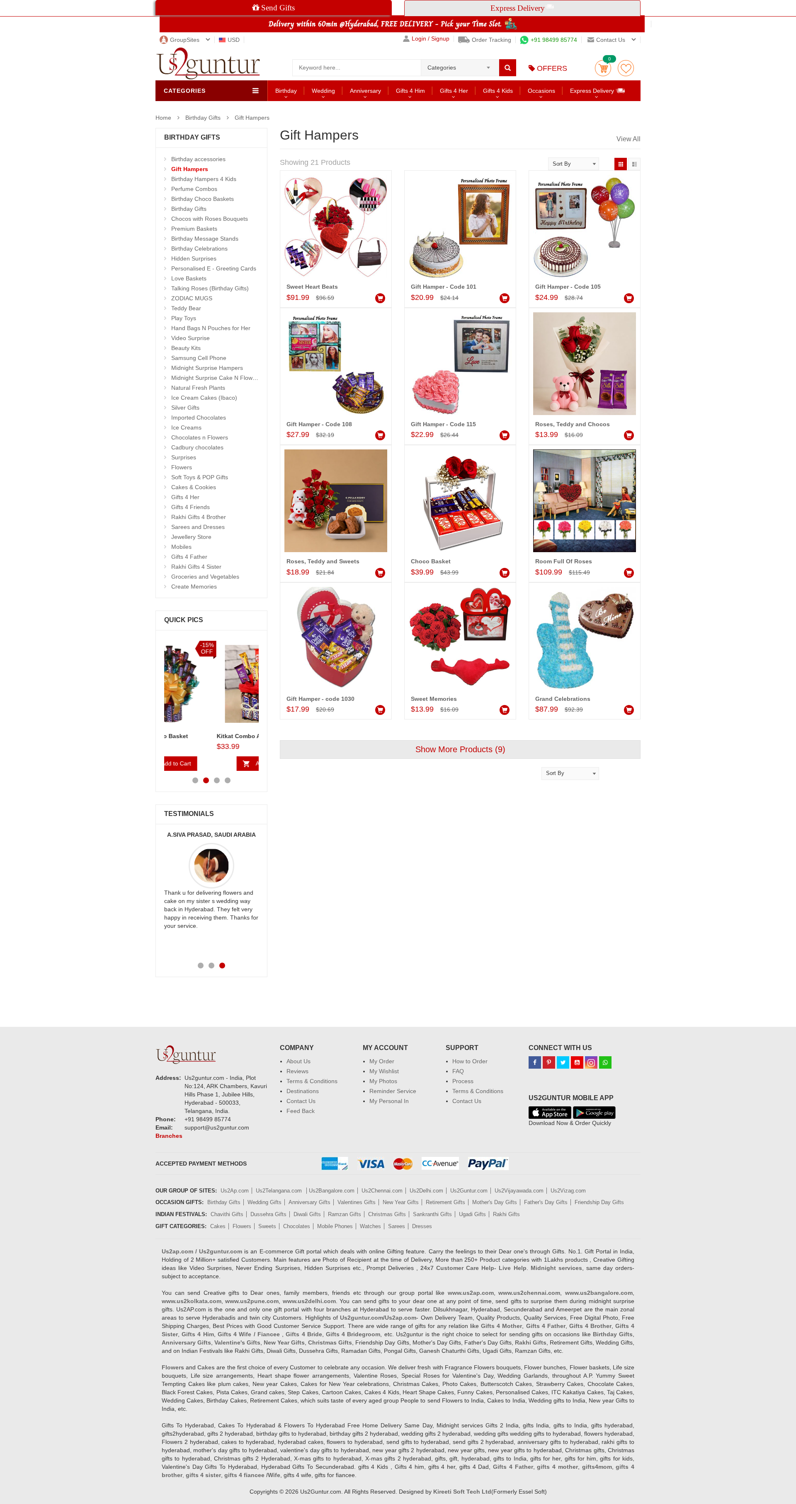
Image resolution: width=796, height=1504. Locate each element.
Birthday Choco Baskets (202, 199)
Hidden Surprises (193, 258)
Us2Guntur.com (469, 1191)
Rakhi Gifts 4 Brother (198, 517)
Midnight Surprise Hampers (207, 368)
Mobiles (181, 546)
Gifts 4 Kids (498, 90)
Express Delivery (593, 90)
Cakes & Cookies (193, 487)
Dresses (422, 1226)
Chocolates (296, 1226)
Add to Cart (218, 763)
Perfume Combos (194, 189)
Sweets (267, 1226)
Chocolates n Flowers (199, 437)
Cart (603, 68)
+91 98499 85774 (554, 39)
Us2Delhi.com (426, 1191)
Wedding (323, 90)
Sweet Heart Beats (312, 286)
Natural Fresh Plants (198, 387)
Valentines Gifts (356, 1202)
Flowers (181, 467)
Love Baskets (188, 278)
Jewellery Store (191, 537)
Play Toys (183, 318)
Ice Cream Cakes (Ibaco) (204, 397)
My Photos (383, 1081)
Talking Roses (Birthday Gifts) (210, 288)
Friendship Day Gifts (599, 1202)
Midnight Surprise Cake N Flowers (216, 377)
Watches (370, 1226)
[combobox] (460, 65)
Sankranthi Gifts (432, 1214)
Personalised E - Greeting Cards (213, 268)
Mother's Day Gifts (494, 1202)
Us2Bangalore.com (331, 1191)
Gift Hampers (252, 117)
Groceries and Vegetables (205, 576)
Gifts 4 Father (189, 556)
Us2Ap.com (235, 1191)
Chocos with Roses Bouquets (209, 218)
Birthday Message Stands (204, 238)
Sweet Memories (434, 698)
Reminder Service (392, 1091)
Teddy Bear (186, 308)
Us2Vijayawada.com (519, 1191)
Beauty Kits (186, 348)
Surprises (183, 457)
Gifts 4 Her (454, 90)
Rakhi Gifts (506, 1214)
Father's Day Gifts (546, 1202)
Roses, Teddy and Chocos (572, 424)
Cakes (218, 1226)
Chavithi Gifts (227, 1214)
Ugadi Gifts (472, 1214)
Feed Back (300, 1111)
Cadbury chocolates (197, 447)
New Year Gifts (401, 1202)
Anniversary (365, 90)
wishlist (626, 68)
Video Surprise (190, 338)
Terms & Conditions (311, 1081)
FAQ (458, 1071)
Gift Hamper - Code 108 (319, 424)
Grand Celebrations (562, 698)
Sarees (396, 1226)
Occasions (541, 90)
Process (462, 1081)
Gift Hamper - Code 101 (443, 286)
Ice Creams (186, 427)
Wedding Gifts (265, 1202)
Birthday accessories (198, 159)
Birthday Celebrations (199, 248)
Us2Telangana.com (279, 1191)
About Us (298, 1061)
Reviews (297, 1071)
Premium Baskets (194, 228)
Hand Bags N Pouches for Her (210, 328)
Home (163, 117)
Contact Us (300, 1101)
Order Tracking (491, 39)
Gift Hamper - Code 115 (443, 424)
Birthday (286, 90)
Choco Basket (431, 561)
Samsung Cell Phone (198, 358)
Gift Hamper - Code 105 (568, 286)
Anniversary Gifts (309, 1202)
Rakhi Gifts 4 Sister (196, 566)
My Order (381, 1061)
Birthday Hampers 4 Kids (203, 179)
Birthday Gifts (203, 117)
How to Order (470, 1061)
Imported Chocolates (198, 417)
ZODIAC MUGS (191, 298)
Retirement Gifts (445, 1202)
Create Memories (194, 586)
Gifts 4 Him (410, 90)
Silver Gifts (185, 407)
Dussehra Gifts (268, 1214)
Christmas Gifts (387, 1214)
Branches (168, 1135)
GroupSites (184, 39)
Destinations (302, 1091)
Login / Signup (430, 39)
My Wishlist (384, 1071)
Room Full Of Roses (563, 561)
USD (234, 39)
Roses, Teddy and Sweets (322, 561)
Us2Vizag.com (568, 1191)
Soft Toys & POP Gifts (199, 477)
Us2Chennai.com (382, 1191)
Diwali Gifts (307, 1214)
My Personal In (389, 1101)
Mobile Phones (335, 1226)
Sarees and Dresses (198, 527)
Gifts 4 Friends (190, 507)
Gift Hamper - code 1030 (320, 698)
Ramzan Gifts (344, 1214)
